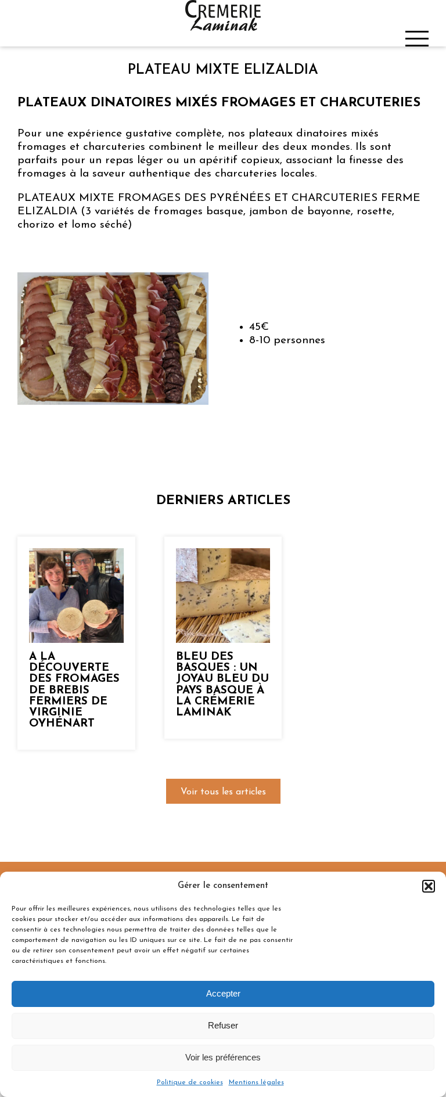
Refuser (223, 1025)
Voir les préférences (223, 1057)
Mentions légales (256, 1082)
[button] (428, 886)
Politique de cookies (190, 1082)
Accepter (223, 993)
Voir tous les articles (223, 792)
